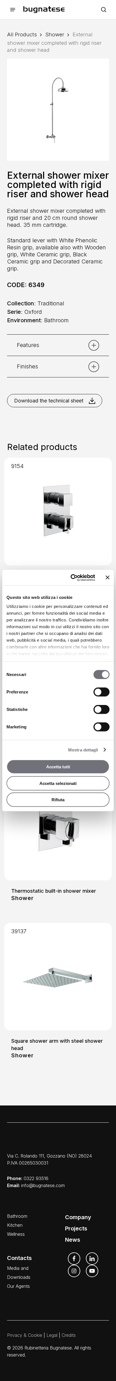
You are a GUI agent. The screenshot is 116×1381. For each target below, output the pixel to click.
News (72, 1239)
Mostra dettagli (83, 749)
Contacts (19, 1258)
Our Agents (18, 1286)
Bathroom (17, 1216)
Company (78, 1217)
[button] (12, 10)
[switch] (101, 692)
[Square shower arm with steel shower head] (58, 977)
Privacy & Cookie (24, 1335)
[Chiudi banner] (108, 577)
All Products (22, 34)
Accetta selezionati (58, 783)
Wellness (16, 1234)
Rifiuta (58, 799)
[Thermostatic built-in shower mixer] (58, 826)
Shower (54, 34)
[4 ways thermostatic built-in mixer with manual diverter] (58, 511)
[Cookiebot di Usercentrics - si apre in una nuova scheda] (71, 577)
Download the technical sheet (48, 401)
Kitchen (15, 1225)
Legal (51, 1335)
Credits (69, 1335)
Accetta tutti (58, 766)
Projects (76, 1228)
